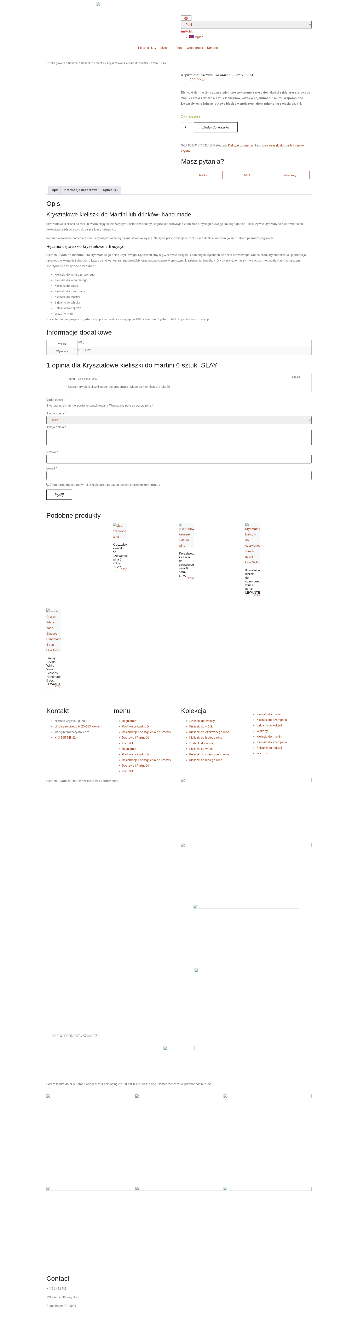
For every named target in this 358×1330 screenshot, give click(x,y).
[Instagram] (63, 750)
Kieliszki (73, 63)
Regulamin (129, 721)
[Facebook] (51, 750)
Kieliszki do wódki (201, 726)
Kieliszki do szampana (272, 720)
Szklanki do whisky (202, 721)
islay (264, 145)
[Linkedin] (74, 750)
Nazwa (52, 452)
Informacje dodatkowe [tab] (81, 190)
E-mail (51, 468)
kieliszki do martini (281, 145)
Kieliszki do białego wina (205, 737)
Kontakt (127, 743)
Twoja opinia (56, 427)
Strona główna (55, 63)
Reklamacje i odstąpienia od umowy (146, 732)
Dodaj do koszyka (215, 127)
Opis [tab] (55, 190)
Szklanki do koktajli (269, 725)
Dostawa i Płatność (135, 737)
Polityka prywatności (136, 726)
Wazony (262, 731)
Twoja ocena (56, 413)
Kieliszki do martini (93, 63)
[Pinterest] (85, 750)
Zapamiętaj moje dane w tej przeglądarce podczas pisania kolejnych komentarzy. (105, 484)
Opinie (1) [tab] (110, 190)
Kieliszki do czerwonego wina (209, 732)
